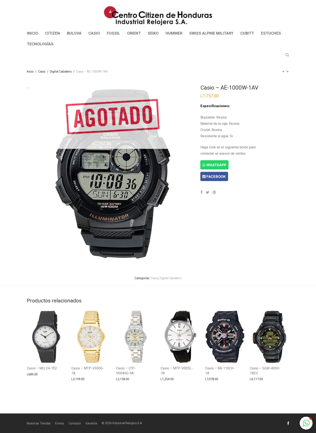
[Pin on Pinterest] (214, 192)
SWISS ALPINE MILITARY (211, 33)
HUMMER (174, 33)
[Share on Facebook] (201, 192)
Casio (42, 71)
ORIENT (134, 33)
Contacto (75, 423)
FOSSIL (113, 33)
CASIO (94, 33)
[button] (306, 423)
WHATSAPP (216, 164)
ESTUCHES (271, 33)
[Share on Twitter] (207, 192)
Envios (59, 423)
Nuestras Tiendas (39, 423)
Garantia (91, 423)
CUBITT (247, 33)
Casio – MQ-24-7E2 (42, 368)
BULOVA (74, 33)
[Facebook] (288, 423)
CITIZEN (52, 33)
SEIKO (153, 33)
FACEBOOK (216, 176)
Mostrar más (33, 374)
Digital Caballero (61, 71)
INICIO (32, 33)
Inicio (30, 71)
